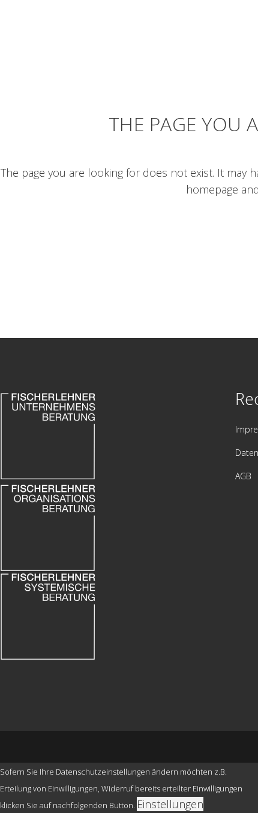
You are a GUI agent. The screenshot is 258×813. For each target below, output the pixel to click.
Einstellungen (170, 804)
